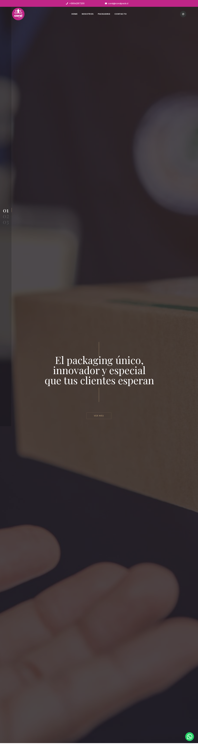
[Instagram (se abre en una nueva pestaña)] (183, 14)
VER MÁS (99, 416)
